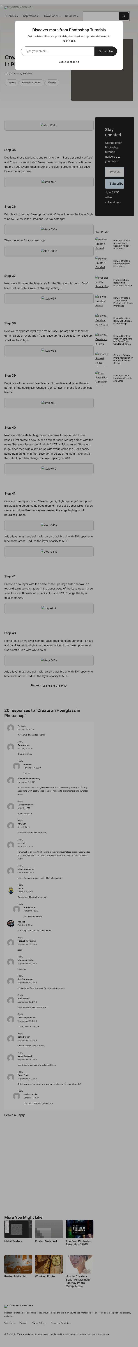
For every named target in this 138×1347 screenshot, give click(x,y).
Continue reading (69, 61)
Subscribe (106, 51)
